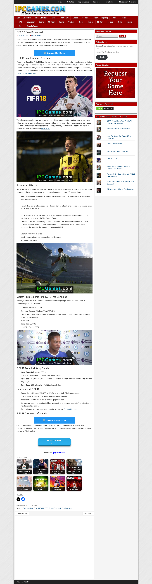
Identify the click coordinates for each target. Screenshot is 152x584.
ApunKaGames (32, 26)
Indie (114, 18)
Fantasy (95, 18)
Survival (129, 22)
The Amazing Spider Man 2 (27, 73)
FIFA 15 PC (45, 129)
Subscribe (101, 57)
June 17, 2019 (23, 35)
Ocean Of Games (41, 18)
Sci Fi (81, 22)
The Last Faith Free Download (117, 151)
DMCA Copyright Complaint (126, 2)
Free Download (67, 508)
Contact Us (70, 2)
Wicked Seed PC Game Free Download (120, 189)
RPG (20, 22)
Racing (61, 22)
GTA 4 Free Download (114, 144)
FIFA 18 (41, 508)
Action (54, 18)
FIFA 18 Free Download (30, 32)
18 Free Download (27, 508)
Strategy (51, 22)
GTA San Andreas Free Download (118, 128)
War (20, 26)
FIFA (35, 508)
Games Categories (24, 18)
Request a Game (83, 2)
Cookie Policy (108, 2)
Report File (96, 2)
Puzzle (124, 18)
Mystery (71, 22)
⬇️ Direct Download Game (54, 420)
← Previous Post (22, 514)
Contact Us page (70, 409)
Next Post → (88, 514)
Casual (85, 18)
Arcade (75, 18)
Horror (90, 22)
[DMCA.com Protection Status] (105, 110)
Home (60, 2)
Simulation (31, 22)
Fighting (104, 18)
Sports (41, 22)
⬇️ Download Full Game (54, 53)
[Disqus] (55, 547)
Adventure (65, 18)
